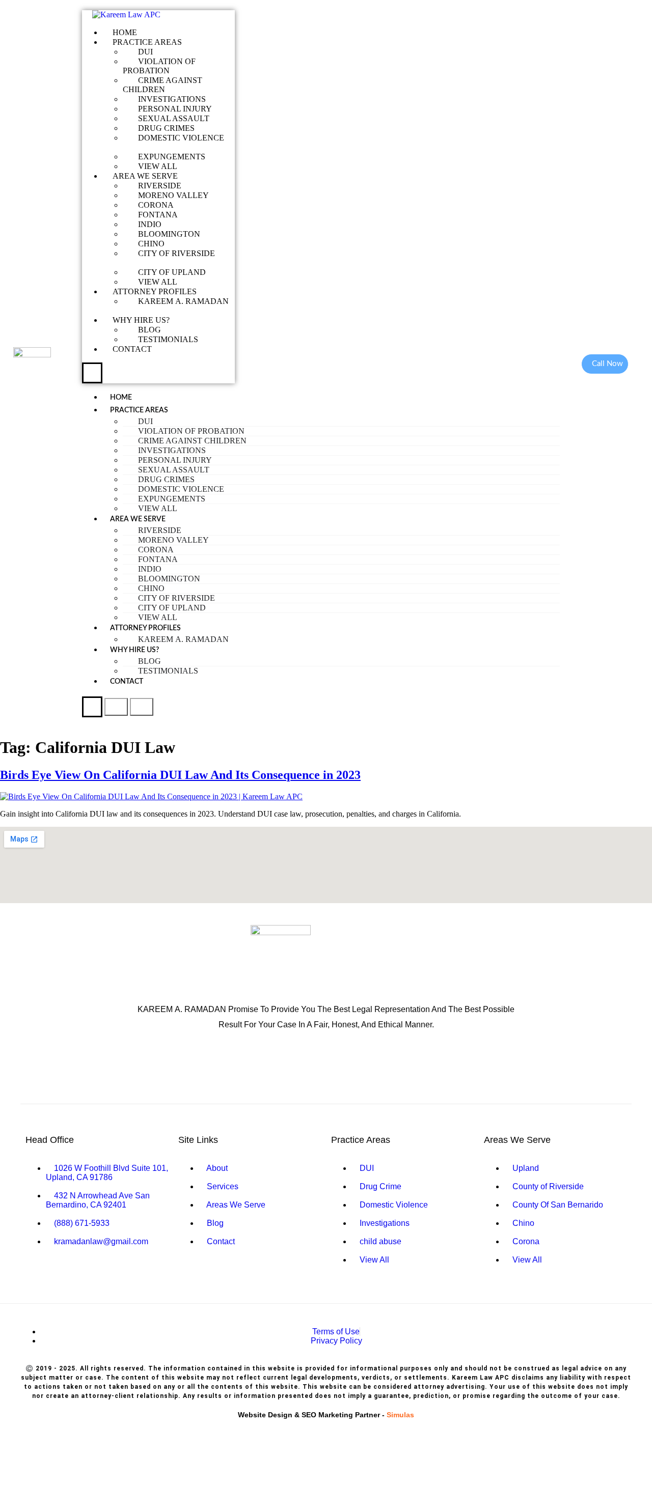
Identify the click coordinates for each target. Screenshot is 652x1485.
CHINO (152, 243)
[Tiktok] (392, 1063)
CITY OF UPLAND (173, 272)
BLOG (149, 329)
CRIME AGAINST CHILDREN (162, 85)
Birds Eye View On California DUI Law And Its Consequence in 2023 (180, 774)
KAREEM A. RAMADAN (183, 301)
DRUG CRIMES (166, 128)
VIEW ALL (157, 166)
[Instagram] (359, 1063)
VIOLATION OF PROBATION (159, 66)
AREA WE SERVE (145, 176)
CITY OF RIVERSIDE (176, 253)
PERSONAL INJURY (175, 108)
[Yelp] (293, 1063)
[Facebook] (326, 1063)
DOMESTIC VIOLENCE (181, 137)
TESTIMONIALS (168, 339)
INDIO (149, 224)
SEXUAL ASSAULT (173, 118)
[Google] (260, 1063)
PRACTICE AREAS (147, 42)
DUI (145, 51)
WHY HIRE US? (141, 320)
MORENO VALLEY (174, 195)
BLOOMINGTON (169, 234)
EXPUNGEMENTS (171, 156)
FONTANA (158, 214)
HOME (125, 32)
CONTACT (132, 349)
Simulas (400, 1415)
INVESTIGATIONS (172, 99)
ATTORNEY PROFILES (155, 291)
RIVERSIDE (159, 185)
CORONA (156, 205)
